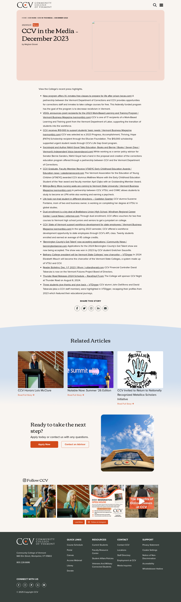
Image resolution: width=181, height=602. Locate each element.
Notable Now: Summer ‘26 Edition (89, 390)
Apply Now (44, 444)
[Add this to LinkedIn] (98, 308)
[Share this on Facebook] (77, 308)
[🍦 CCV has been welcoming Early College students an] (39, 501)
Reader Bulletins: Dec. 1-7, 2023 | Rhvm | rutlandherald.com (73, 267)
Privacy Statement (150, 544)
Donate (70, 570)
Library (70, 565)
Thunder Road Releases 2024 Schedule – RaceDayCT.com (73, 276)
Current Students (100, 544)
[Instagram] (91, 308)
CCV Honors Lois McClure (34, 390)
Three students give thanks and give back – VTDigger (71, 284)
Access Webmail (74, 560)
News (35, 24)
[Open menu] (161, 5)
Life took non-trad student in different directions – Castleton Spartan (78, 198)
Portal (69, 550)
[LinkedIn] (38, 585)
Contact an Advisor (75, 444)
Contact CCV (123, 544)
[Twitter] (31, 585)
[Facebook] (19, 585)
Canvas (70, 555)
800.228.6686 (23, 562)
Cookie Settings (149, 550)
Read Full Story (25, 394)
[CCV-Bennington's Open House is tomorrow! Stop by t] (107, 501)
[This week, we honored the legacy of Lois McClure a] (73, 501)
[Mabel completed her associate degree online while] (141, 501)
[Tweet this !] (84, 308)
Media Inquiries (124, 565)
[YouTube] (44, 585)
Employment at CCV (126, 560)
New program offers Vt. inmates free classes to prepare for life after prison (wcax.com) (87, 95)
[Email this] (105, 308)
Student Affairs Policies (102, 558)
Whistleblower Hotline (152, 568)
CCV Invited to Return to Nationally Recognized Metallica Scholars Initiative (139, 394)
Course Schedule (75, 544)
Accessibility (148, 563)
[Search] (155, 5)
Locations (121, 550)
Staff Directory (123, 555)
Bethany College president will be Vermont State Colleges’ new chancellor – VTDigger (88, 254)
